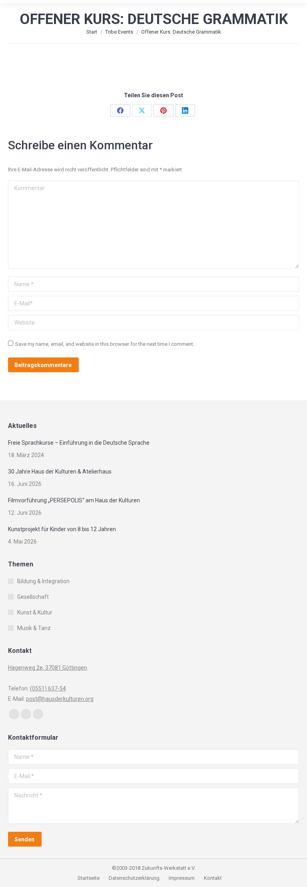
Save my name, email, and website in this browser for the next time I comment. (104, 344)
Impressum (182, 878)
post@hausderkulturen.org (60, 699)
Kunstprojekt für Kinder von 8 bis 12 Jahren (62, 529)
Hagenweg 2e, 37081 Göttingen (47, 667)
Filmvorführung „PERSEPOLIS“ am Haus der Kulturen (74, 500)
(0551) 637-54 (48, 688)
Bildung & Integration (43, 581)
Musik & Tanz (34, 628)
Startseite (89, 878)
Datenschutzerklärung (134, 878)
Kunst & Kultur (34, 612)
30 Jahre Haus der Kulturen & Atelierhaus (60, 471)
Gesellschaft (33, 597)
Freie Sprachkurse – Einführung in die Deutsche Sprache (79, 442)
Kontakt (213, 878)
